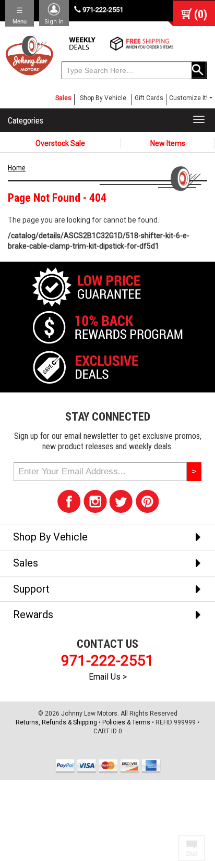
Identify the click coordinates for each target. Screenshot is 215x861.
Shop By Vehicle (103, 98)
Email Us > (108, 677)
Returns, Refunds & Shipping (56, 722)
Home (17, 168)
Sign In (54, 21)
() (200, 14)
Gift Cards (149, 98)
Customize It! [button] (188, 98)
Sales (63, 98)
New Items (167, 143)
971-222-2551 (102, 10)
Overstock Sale (60, 143)
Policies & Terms (126, 722)
